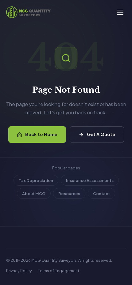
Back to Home (41, 134)
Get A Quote (101, 134)
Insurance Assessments (90, 180)
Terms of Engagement (58, 270)
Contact (101, 193)
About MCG (33, 193)
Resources (69, 193)
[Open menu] (120, 12)
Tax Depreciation (36, 180)
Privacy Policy (19, 270)
